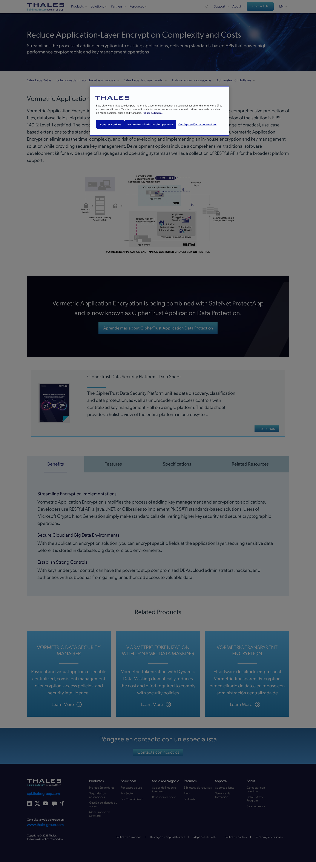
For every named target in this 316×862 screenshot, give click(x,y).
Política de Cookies (153, 113)
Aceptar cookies (110, 124)
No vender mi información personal (150, 124)
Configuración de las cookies (197, 124)
